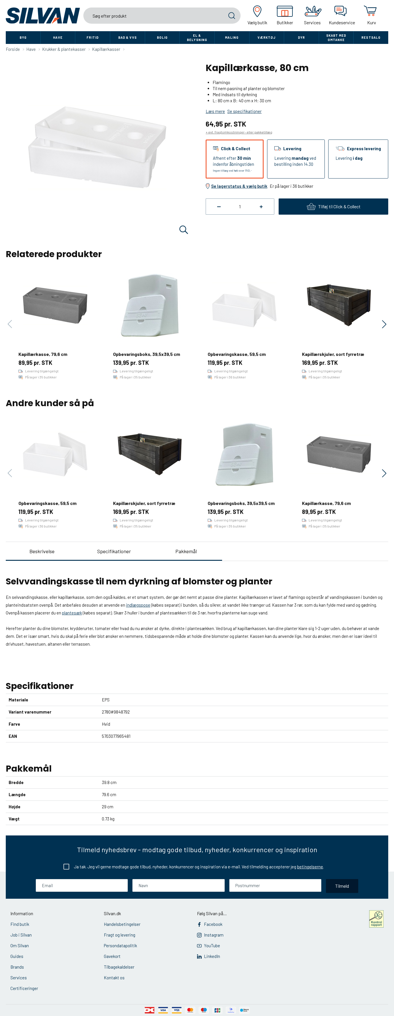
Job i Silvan (21, 934)
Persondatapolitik (120, 945)
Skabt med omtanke (336, 38)
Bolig (162, 37)
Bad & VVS (127, 37)
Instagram (214, 934)
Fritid (93, 37)
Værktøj (266, 37)
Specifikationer (114, 551)
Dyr (301, 37)
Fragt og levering (119, 934)
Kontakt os (114, 977)
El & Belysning (197, 38)
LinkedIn (212, 956)
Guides (16, 956)
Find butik (19, 924)
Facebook (213, 924)
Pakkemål (186, 551)
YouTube (212, 945)
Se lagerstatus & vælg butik (239, 186)
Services (18, 977)
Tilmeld (342, 886)
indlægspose (138, 605)
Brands (17, 966)
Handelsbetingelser (122, 924)
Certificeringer (24, 988)
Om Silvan (19, 945)
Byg (23, 37)
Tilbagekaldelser (119, 966)
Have (57, 37)
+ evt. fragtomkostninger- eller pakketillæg (239, 132)
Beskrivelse (42, 551)
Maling (232, 37)
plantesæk (72, 612)
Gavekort (112, 956)
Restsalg (370, 37)
